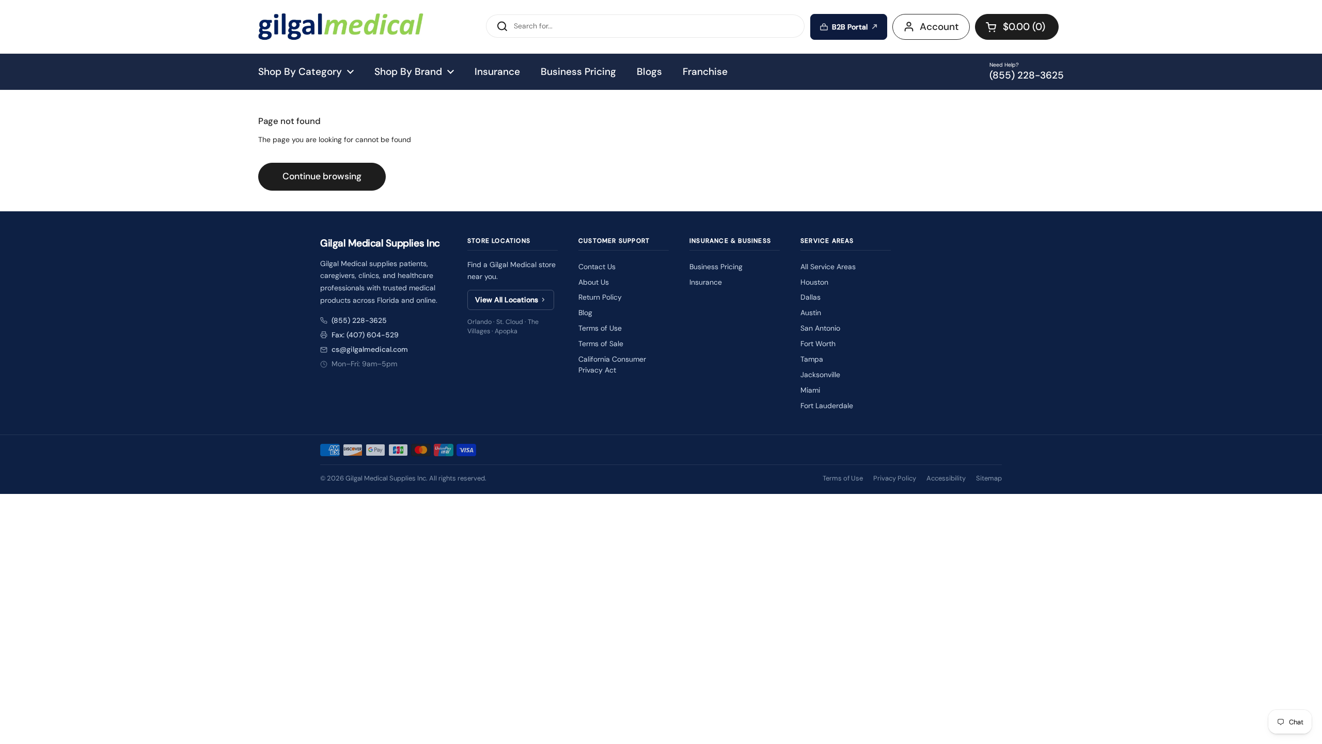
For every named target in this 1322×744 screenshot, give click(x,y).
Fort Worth (818, 343)
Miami (810, 390)
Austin (810, 312)
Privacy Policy (894, 478)
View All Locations (506, 299)
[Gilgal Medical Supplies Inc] (340, 26)
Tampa (811, 359)
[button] (1017, 27)
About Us (593, 282)
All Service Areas (828, 266)
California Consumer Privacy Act (612, 364)
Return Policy (600, 297)
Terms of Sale (600, 343)
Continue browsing (321, 176)
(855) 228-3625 (359, 320)
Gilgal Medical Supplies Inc (385, 478)
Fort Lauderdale (826, 405)
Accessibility (946, 478)
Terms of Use (600, 328)
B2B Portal (850, 27)
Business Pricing (716, 266)
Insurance (705, 282)
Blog (585, 312)
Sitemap (989, 478)
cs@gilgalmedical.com (370, 349)
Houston (814, 282)
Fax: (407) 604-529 (365, 334)
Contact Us (597, 266)
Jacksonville (820, 374)
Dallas (810, 297)
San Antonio (820, 328)
